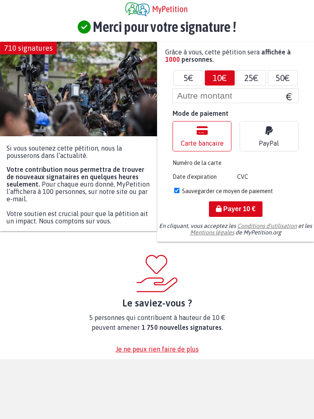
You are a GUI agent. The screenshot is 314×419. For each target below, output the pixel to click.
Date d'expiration (195, 176)
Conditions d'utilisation (267, 226)
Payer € (239, 208)
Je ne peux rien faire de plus (157, 349)
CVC (242, 176)
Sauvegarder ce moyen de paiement (227, 191)
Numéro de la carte (197, 163)
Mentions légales (212, 232)
